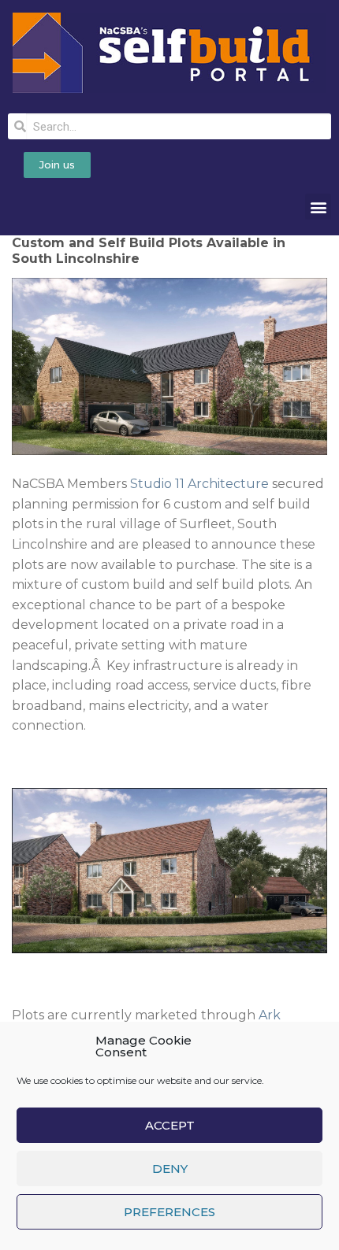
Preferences (169, 1211)
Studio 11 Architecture (199, 483)
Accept (170, 1125)
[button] (318, 207)
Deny (170, 1168)
